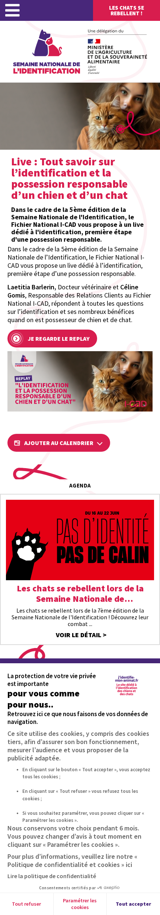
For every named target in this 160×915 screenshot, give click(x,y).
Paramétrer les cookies (80, 904)
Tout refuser (26, 903)
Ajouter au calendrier (59, 443)
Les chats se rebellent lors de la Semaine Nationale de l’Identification (80, 593)
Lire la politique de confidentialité (51, 876)
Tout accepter (133, 903)
